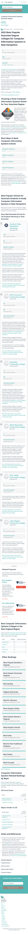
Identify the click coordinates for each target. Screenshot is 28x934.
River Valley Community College (17, 476)
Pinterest (3, 916)
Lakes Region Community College (17, 522)
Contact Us (3, 905)
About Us (3, 902)
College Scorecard (20, 854)
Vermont (4, 652)
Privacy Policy (4, 923)
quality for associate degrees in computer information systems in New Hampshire (12, 333)
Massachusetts (5, 642)
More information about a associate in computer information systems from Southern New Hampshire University (13, 285)
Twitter (3, 915)
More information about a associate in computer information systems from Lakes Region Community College (12, 557)
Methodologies (4, 910)
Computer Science (6, 819)
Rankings (3, 22)
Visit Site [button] (21, 587)
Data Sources (3, 908)
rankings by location (16, 181)
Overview (3, 21)
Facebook (3, 918)
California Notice (5, 924)
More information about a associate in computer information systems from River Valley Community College (12, 511)
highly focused (22, 132)
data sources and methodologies (18, 855)
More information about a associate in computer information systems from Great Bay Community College (13, 415)
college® (4, 900)
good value (12, 132)
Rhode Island (5, 649)
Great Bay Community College (17, 363)
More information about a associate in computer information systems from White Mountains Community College (12, 465)
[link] (14, 22)
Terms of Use (4, 921)
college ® (8, 2)
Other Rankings (16, 92)
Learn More (5, 599)
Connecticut (4, 644)
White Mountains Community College (17, 426)
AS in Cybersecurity (8, 603)
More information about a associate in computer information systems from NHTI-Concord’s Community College (12, 352)
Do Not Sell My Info (5, 926)
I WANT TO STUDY (6, 881)
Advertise (3, 912)
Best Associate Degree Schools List (10, 95)
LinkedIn (3, 919)
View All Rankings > (5, 769)
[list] (14, 22)
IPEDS (7, 844)
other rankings (15, 183)
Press (2, 904)
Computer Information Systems (9, 69)
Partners (2, 913)
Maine (3, 647)
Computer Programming (7, 822)
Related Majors (4, 25)
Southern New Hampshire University (15, 226)
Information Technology (7, 802)
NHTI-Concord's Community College (17, 296)
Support (2, 907)
